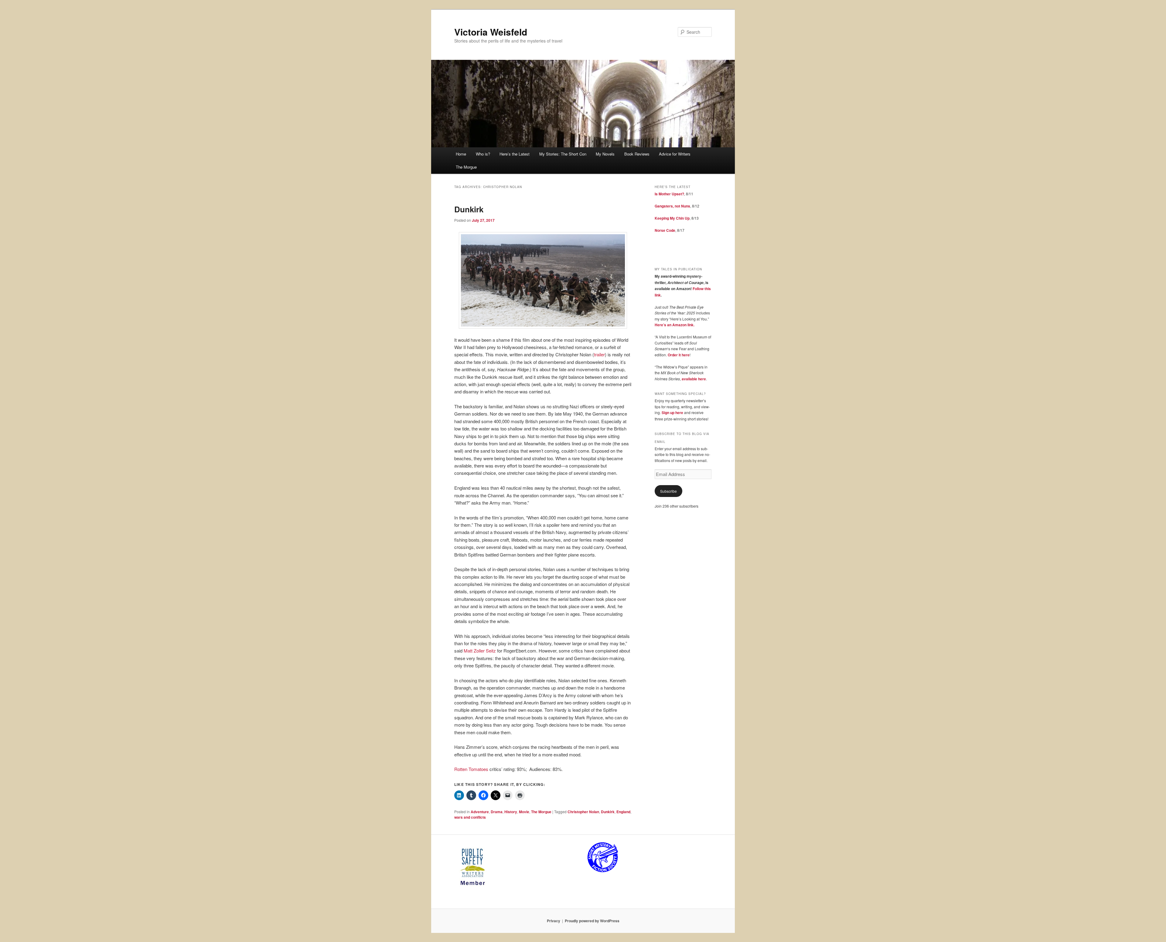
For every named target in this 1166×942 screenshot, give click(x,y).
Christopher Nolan (583, 811)
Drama (497, 811)
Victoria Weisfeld (490, 31)
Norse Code (665, 230)
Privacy (553, 920)
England (623, 811)
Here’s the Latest (514, 154)
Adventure (480, 811)
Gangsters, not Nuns (672, 206)
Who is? (483, 154)
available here (694, 379)
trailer (599, 354)
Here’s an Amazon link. (674, 324)
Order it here (679, 355)
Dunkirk (468, 209)
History (510, 811)
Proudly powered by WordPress (592, 920)
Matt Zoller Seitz (480, 650)
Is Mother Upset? (669, 194)
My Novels (605, 154)
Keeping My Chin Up (672, 218)
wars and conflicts (470, 817)
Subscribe (668, 491)
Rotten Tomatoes (471, 769)
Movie (524, 811)
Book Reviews (636, 154)
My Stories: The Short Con (562, 154)
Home (461, 154)
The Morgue (466, 167)
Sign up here (672, 412)
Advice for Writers (674, 154)
